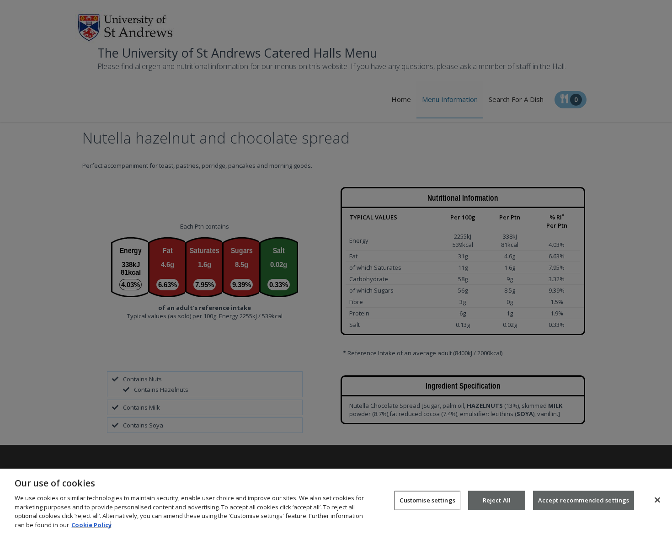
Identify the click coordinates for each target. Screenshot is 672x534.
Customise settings (427, 500)
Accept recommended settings (583, 500)
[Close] (657, 500)
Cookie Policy (91, 524)
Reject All (497, 500)
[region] (336, 501)
